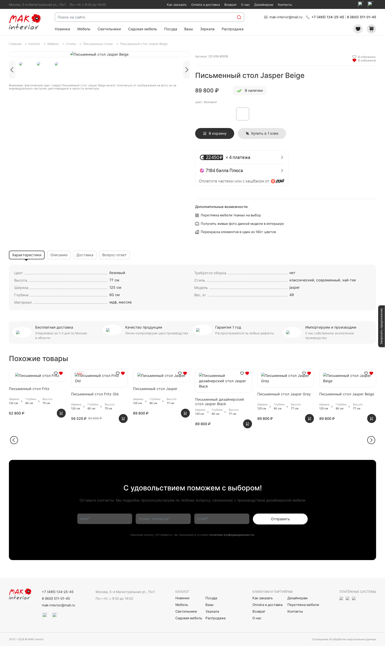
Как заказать (177, 4)
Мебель (83, 29)
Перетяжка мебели (303, 605)
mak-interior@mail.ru (286, 17)
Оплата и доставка (205, 4)
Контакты (285, 4)
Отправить (280, 519)
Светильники (109, 29)
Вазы (188, 29)
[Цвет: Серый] (229, 114)
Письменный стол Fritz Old (95, 394)
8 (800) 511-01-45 (361, 17)
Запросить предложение (381, 326)
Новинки (62, 29)
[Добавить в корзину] (61, 413)
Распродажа (233, 29)
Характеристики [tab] (26, 255)
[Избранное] (358, 29)
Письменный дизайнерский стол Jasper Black (219, 401)
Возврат (230, 4)
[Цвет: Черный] (215, 114)
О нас (245, 4)
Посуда (170, 29)
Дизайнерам (263, 4)
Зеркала (207, 29)
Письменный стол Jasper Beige (346, 394)
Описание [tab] (59, 255)
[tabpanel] (192, 287)
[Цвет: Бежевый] (242, 114)
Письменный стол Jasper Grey (284, 394)
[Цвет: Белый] (202, 114)
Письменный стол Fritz (29, 388)
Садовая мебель (142, 29)
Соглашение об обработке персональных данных (344, 639)
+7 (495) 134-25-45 (327, 17)
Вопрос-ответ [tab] (114, 255)
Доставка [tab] (84, 255)
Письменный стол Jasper (155, 388)
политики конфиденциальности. (232, 534)
